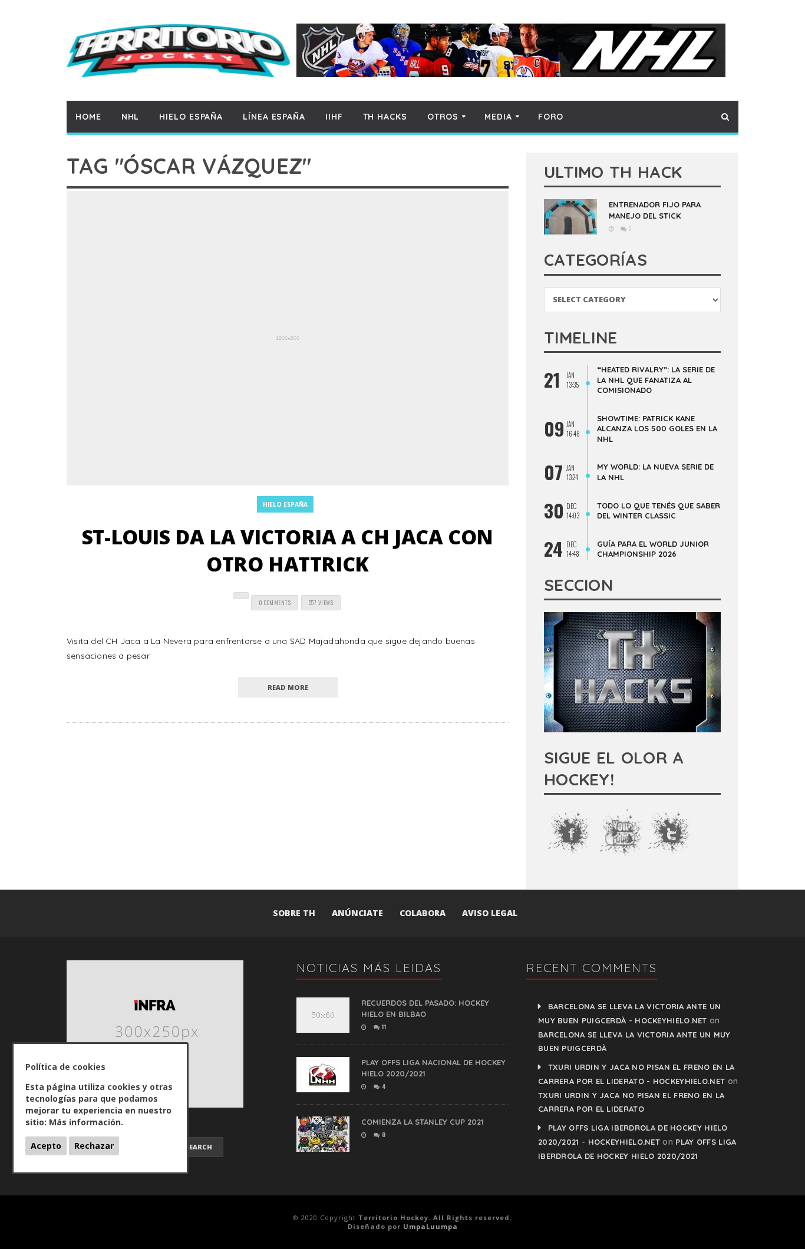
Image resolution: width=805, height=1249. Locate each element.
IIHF (334, 116)
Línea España (274, 116)
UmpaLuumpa (430, 1226)
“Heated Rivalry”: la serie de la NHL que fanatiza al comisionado (656, 380)
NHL (130, 116)
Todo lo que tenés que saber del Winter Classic (658, 511)
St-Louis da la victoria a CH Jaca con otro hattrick (287, 550)
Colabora (423, 912)
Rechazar (94, 1145)
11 (383, 1026)
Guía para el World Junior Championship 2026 (653, 549)
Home (88, 116)
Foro (551, 116)
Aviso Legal (489, 912)
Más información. (86, 1122)
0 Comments (275, 602)
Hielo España (191, 116)
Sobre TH (294, 912)
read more (288, 687)
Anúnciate (357, 912)
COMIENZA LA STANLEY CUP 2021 (422, 1121)
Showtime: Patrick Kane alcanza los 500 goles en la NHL (657, 429)
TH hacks (385, 116)
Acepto (46, 1145)
